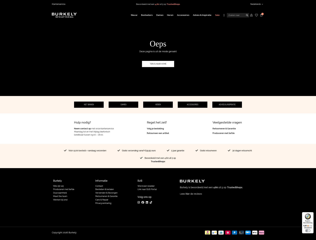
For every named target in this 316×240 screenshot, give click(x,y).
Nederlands (255, 4)
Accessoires (192, 105)
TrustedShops (173, 4)
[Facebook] (142, 202)
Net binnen (89, 105)
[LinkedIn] (147, 202)
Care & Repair (101, 199)
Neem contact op (82, 128)
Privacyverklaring (103, 203)
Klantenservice (58, 4)
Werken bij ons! (60, 199)
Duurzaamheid (60, 193)
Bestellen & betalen (104, 189)
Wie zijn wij (58, 186)
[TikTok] (151, 202)
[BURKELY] (64, 15)
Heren (158, 105)
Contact (99, 186)
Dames (123, 105)
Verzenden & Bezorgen (106, 193)
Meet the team (60, 196)
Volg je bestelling (155, 128)
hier (188, 193)
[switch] (307, 230)
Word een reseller (146, 186)
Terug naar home (158, 64)
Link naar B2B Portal (147, 189)
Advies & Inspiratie (227, 105)
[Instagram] (139, 202)
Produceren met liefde (224, 133)
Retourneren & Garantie (224, 128)
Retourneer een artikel (158, 133)
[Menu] (312, 213)
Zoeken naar (247, 15)
